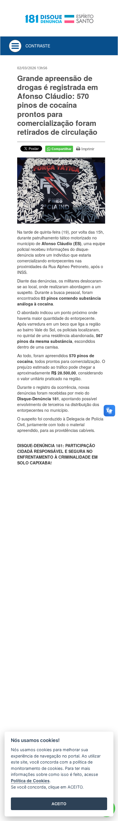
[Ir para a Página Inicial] (59, 17)
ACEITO (59, 803)
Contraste (37, 46)
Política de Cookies (30, 780)
